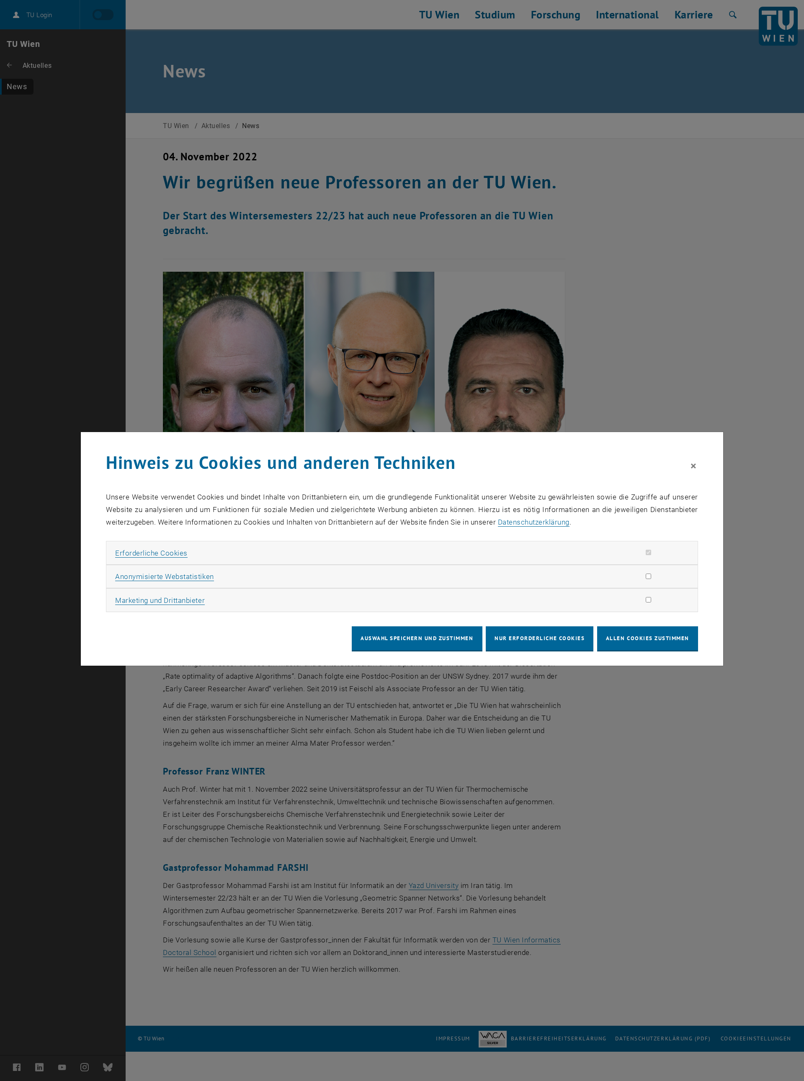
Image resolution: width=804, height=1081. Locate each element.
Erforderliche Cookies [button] (151, 553)
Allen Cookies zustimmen (647, 638)
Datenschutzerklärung (534, 522)
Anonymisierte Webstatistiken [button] (164, 576)
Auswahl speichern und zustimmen (417, 638)
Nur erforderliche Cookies (540, 638)
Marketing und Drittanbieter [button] (160, 600)
